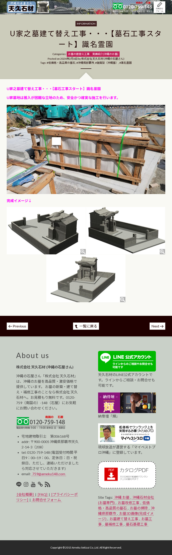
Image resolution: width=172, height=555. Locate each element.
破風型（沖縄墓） (107, 62)
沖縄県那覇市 (86, 62)
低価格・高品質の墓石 (61, 62)
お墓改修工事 (128, 502)
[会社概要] (25, 494)
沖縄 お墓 (121, 497)
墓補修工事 (114, 524)
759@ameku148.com (48, 474)
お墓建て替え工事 (124, 519)
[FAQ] (42, 494)
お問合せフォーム (46, 500)
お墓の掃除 (139, 508)
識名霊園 (126, 62)
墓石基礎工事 (136, 524)
